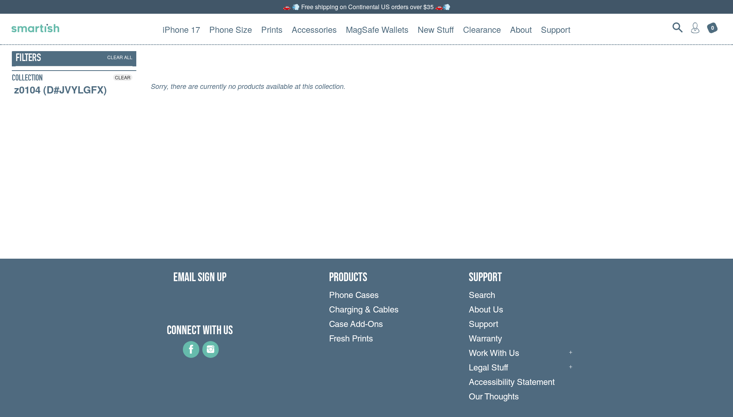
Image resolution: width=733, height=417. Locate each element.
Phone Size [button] (230, 29)
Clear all (119, 57)
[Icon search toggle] (677, 27)
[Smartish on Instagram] (210, 355)
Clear (123, 77)
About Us (486, 310)
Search (482, 296)
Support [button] (555, 29)
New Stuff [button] (436, 29)
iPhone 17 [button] (181, 29)
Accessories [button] (314, 29)
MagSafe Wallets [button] (377, 29)
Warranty (485, 339)
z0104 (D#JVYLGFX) (60, 90)
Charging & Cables (364, 310)
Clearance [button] (482, 29)
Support (483, 325)
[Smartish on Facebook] (191, 355)
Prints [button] (272, 29)
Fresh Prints (351, 339)
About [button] (521, 29)
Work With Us (494, 354)
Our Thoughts (494, 397)
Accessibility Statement (512, 383)
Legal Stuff (488, 368)
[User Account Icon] (695, 27)
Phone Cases (354, 296)
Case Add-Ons (356, 325)
